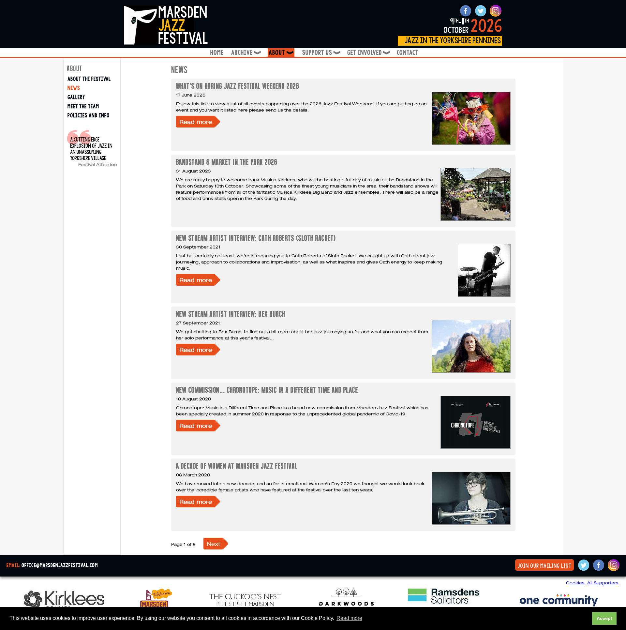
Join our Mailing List (544, 565)
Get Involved (368, 53)
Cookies (575, 582)
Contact (408, 53)
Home (216, 53)
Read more (195, 121)
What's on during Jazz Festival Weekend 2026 (237, 86)
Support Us (320, 53)
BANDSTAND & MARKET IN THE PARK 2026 (226, 162)
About (281, 53)
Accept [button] (604, 618)
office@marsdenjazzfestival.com (60, 565)
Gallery (76, 97)
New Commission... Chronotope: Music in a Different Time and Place (267, 390)
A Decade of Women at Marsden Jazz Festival (237, 466)
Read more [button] (349, 618)
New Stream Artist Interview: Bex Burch (230, 314)
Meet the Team (83, 106)
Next (213, 543)
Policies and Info (88, 115)
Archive (245, 53)
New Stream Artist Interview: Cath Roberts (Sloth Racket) (256, 238)
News (73, 88)
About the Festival (89, 79)
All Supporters (603, 582)
